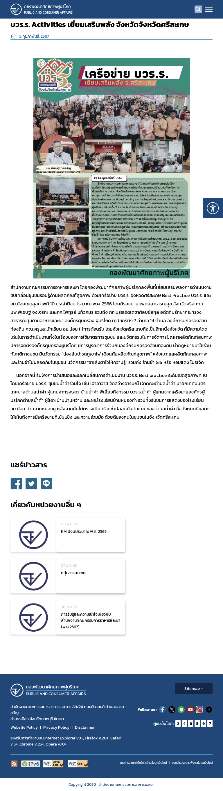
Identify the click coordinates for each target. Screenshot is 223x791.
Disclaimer (85, 727)
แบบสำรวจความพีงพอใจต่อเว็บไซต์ (192, 763)
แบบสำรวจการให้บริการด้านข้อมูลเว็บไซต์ (143, 763)
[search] (198, 9)
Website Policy (24, 727)
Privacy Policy (56, 727)
